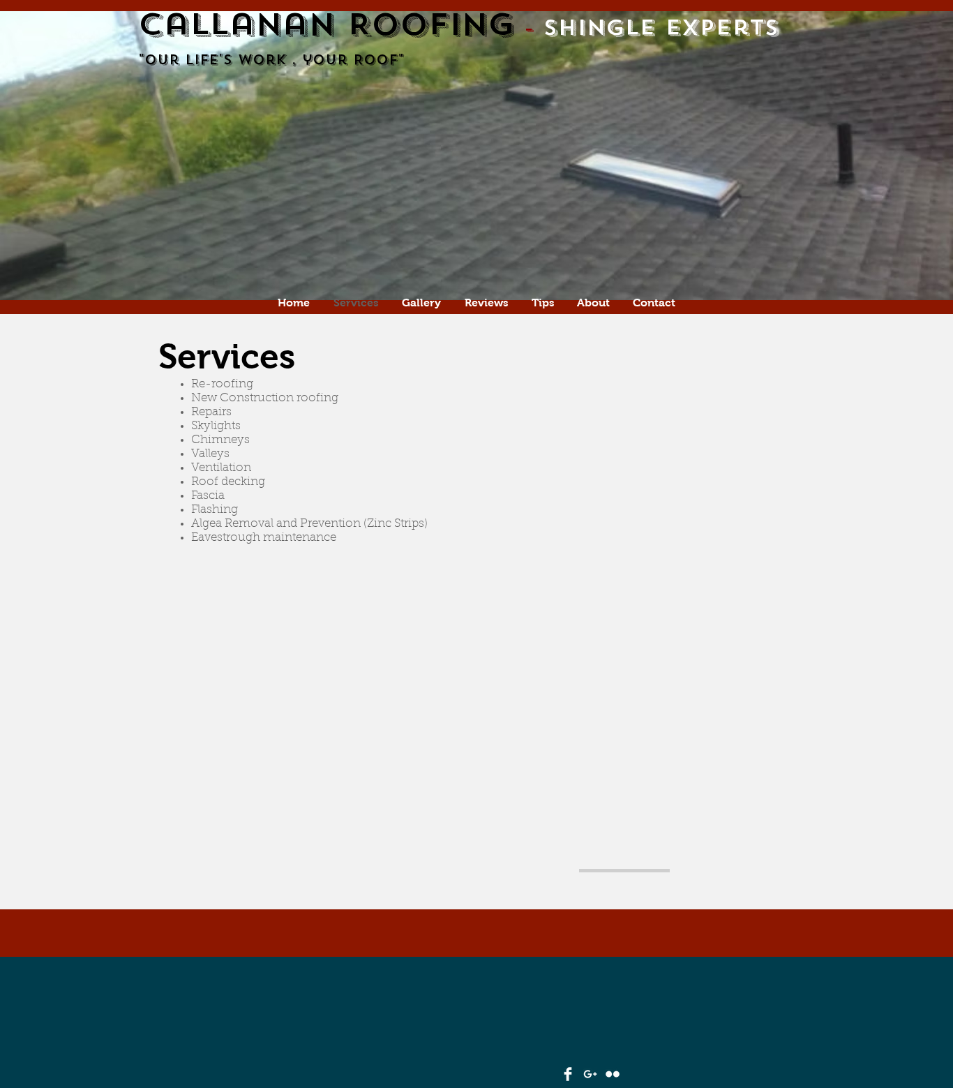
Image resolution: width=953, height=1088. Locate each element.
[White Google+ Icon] (590, 1074)
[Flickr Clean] (613, 1074)
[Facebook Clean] (568, 1074)
